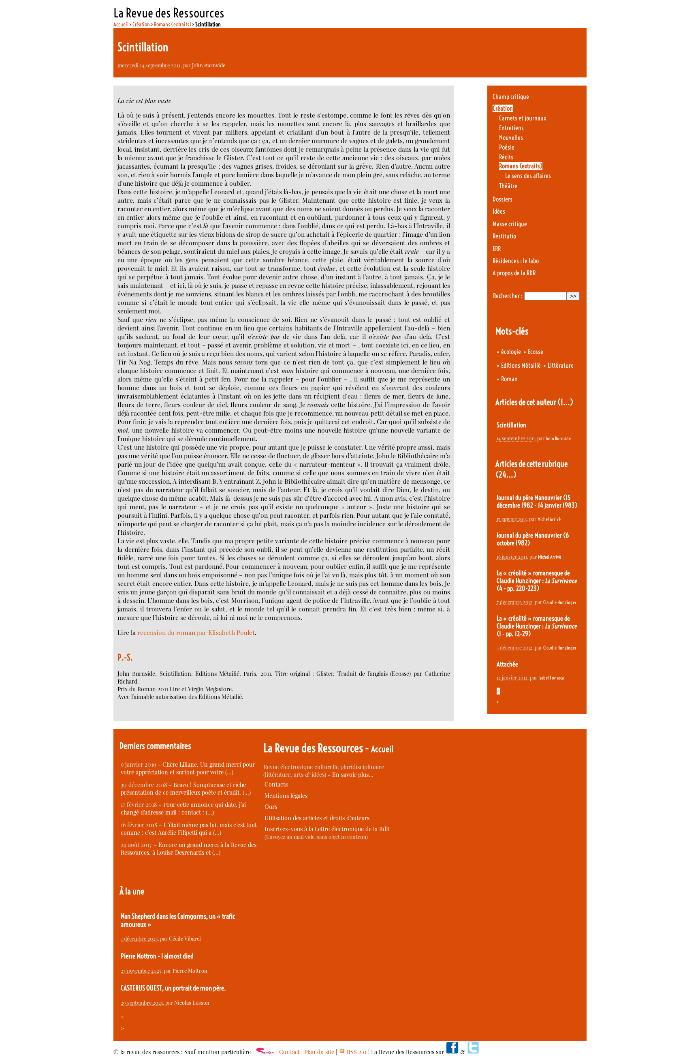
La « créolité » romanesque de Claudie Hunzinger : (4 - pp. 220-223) (537, 580)
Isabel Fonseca (551, 678)
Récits (506, 157)
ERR (497, 249)
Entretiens (511, 128)
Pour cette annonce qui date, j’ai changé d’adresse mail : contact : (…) (183, 808)
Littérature (561, 365)
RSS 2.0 (356, 1052)
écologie (511, 352)
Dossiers (502, 199)
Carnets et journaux (522, 118)
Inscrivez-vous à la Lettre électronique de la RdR (327, 829)
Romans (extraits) (172, 24)
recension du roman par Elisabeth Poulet (196, 632)
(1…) (565, 402)
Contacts (276, 784)
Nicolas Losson (191, 1002)
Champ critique (511, 97)
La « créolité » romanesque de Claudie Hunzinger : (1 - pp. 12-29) (537, 626)
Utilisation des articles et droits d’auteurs (317, 818)
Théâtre (508, 186)
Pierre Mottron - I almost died (157, 956)
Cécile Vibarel (185, 938)
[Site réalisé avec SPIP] (265, 1052)
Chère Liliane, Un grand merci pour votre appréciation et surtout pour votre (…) (188, 768)
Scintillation (511, 425)
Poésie (506, 147)
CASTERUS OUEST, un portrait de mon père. (173, 988)
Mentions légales (286, 796)
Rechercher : (508, 296)
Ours (271, 806)
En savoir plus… (352, 774)
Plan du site (319, 1052)
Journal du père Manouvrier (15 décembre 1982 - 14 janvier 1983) (537, 501)
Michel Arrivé (549, 519)
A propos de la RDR (514, 273)
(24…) (505, 474)
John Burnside (208, 65)
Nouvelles (511, 137)
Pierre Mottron (190, 970)
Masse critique (510, 224)
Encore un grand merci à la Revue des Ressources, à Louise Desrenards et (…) (188, 848)
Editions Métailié (521, 365)
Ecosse (535, 352)
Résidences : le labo (516, 261)
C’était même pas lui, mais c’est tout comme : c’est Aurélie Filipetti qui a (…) (189, 828)
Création (141, 24)
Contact (289, 1052)
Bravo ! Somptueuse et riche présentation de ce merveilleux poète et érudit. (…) (186, 788)
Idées (499, 211)
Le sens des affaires (528, 176)
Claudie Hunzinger (559, 602)
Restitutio (504, 236)
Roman (509, 379)
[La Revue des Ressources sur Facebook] (452, 1052)
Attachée (507, 664)
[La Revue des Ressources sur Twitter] (473, 1052)
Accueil (120, 24)
